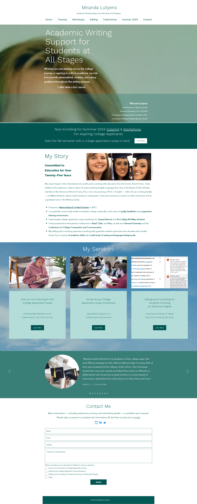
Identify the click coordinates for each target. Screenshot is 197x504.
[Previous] (9, 371)
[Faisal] (102, 393)
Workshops (132, 129)
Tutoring (112, 129)
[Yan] (97, 393)
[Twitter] (104, 422)
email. (137, 417)
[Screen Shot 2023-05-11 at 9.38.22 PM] (96, 422)
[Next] (187, 371)
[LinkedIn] (100, 422)
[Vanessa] (104, 393)
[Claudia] (92, 393)
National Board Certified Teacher (74, 207)
